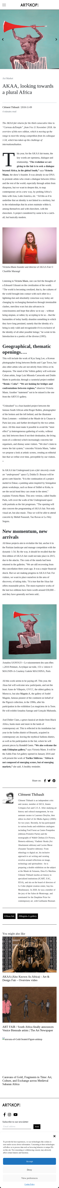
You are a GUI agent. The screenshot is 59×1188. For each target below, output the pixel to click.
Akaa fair (9, 916)
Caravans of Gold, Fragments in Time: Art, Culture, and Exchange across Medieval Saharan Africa (27, 1081)
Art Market (7, 78)
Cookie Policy (30, 1184)
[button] (54, 1135)
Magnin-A (25, 693)
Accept (29, 1161)
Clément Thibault (10, 107)
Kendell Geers (26, 745)
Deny (29, 1170)
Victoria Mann (21, 281)
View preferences (29, 1178)
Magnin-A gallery (28, 916)
